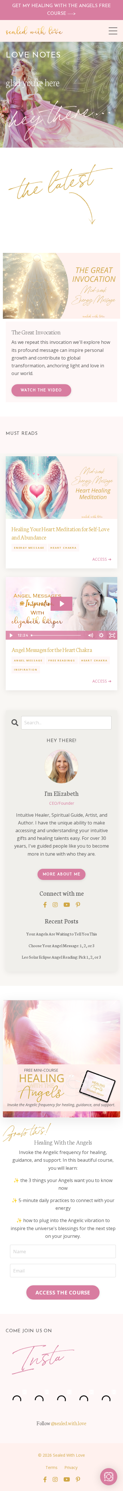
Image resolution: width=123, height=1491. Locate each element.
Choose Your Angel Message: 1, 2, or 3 (62, 945)
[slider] (56, 635)
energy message (29, 548)
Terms (51, 1467)
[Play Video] (10, 635)
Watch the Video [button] (41, 390)
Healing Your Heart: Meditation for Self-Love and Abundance (60, 533)
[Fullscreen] (112, 635)
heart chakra (63, 548)
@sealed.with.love (68, 1423)
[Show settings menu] (101, 635)
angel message (28, 660)
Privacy (71, 1467)
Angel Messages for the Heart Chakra (51, 649)
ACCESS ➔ (102, 559)
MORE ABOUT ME (62, 874)
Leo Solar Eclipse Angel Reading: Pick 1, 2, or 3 (61, 957)
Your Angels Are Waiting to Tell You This (61, 934)
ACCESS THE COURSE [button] (62, 1292)
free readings (61, 660)
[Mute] (90, 635)
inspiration (25, 669)
